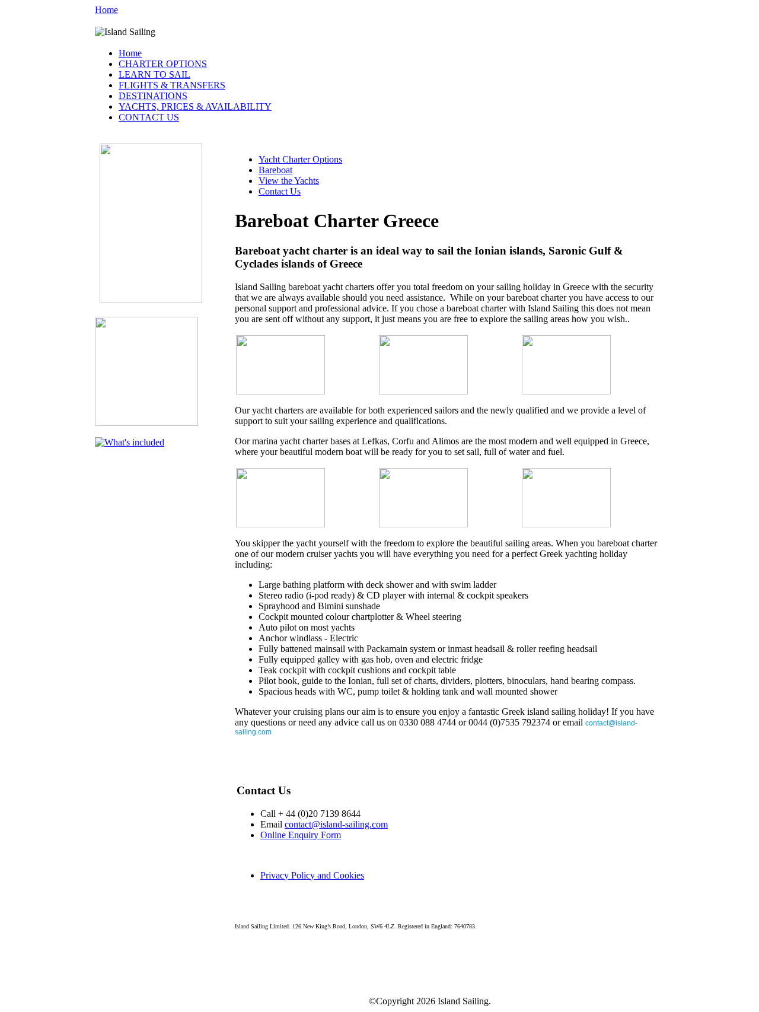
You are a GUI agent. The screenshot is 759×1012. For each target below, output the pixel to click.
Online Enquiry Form (300, 835)
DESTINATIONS (153, 96)
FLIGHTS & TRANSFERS (172, 85)
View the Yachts (289, 181)
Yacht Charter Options (300, 159)
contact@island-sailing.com (336, 824)
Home (106, 10)
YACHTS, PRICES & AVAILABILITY (195, 106)
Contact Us (280, 191)
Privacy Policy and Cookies (312, 875)
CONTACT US (149, 117)
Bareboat (275, 170)
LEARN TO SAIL (154, 74)
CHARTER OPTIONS (163, 64)
